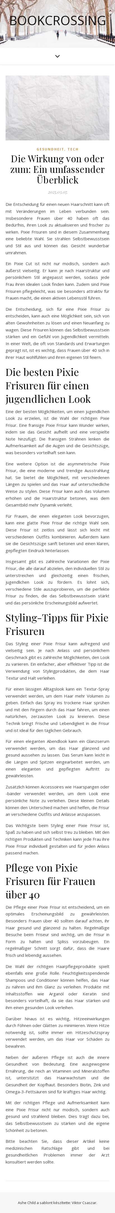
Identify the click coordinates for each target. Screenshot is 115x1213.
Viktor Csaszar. (84, 1202)
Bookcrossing (57, 20)
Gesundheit (50, 149)
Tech (73, 149)
